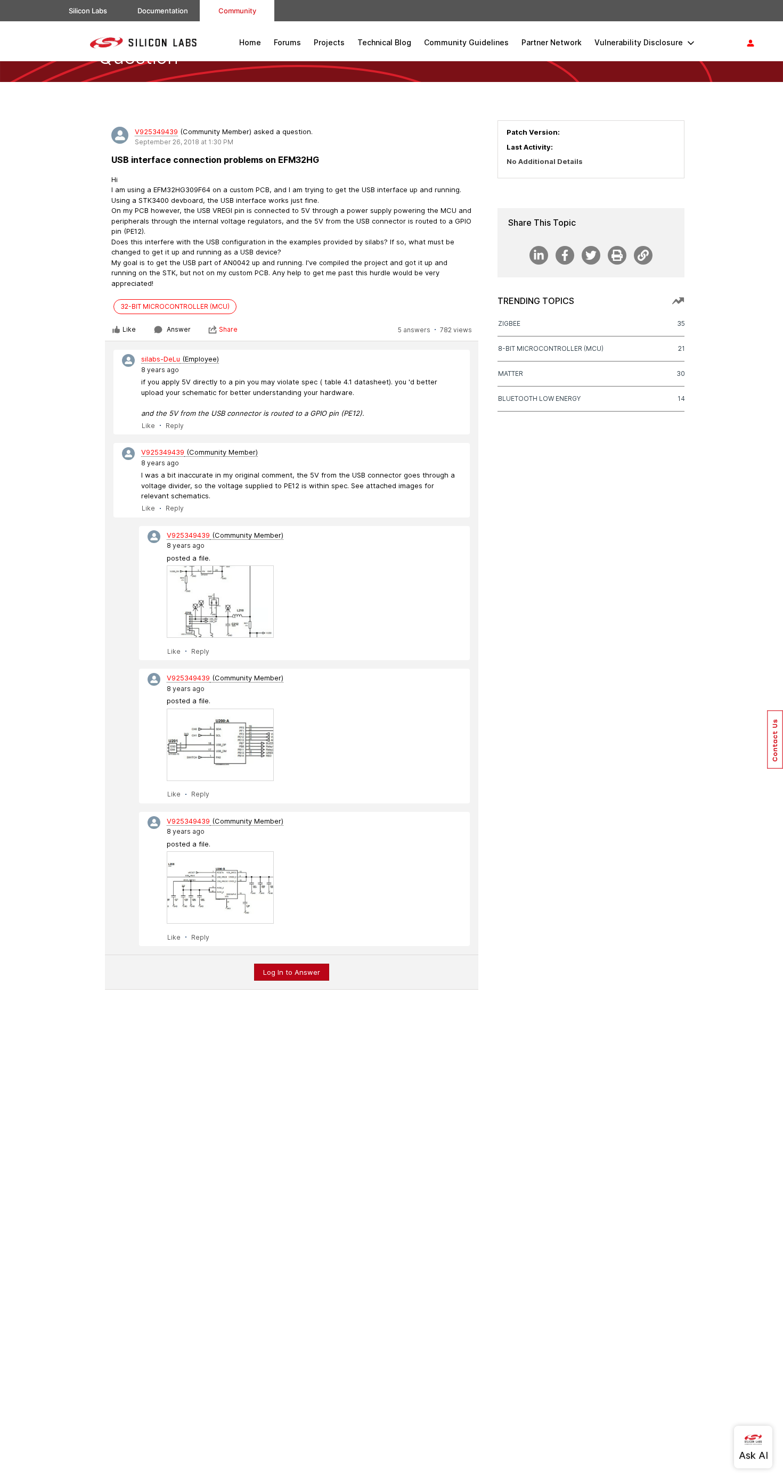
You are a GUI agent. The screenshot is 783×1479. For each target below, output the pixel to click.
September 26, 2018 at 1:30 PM (184, 142)
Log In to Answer (291, 972)
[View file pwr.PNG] (220, 887)
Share (228, 329)
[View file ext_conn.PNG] (220, 744)
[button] (775, 739)
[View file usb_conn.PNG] (220, 601)
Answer (179, 329)
